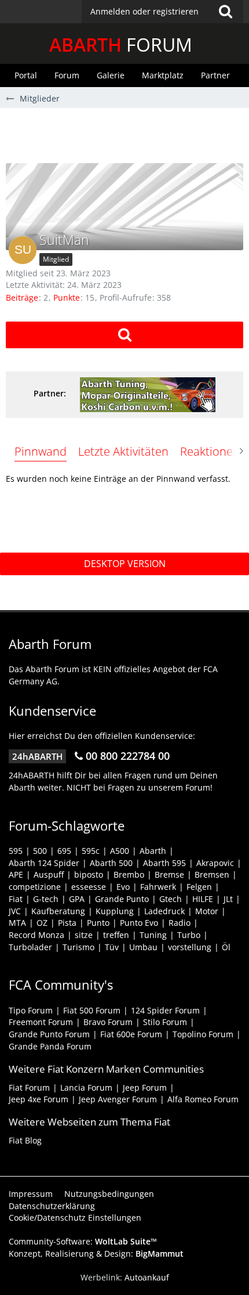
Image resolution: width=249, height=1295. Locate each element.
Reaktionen (210, 451)
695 (64, 850)
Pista (67, 922)
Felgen (199, 886)
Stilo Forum (165, 1021)
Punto (98, 922)
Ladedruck (164, 911)
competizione (35, 886)
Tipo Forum (31, 1010)
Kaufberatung (58, 911)
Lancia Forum (86, 1087)
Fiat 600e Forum (131, 1034)
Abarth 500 (111, 862)
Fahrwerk (158, 886)
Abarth (153, 850)
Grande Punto (122, 898)
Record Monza (36, 934)
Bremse (169, 874)
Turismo (78, 947)
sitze (84, 934)
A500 (119, 850)
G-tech (45, 898)
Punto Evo (139, 922)
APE (16, 874)
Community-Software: (83, 1241)
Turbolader (30, 947)
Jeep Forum (145, 1087)
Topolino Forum (203, 1034)
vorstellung (189, 947)
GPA (77, 898)
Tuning (153, 934)
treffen (116, 934)
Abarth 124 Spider (44, 862)
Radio (180, 922)
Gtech (170, 898)
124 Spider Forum (165, 1010)
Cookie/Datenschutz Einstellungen (75, 1217)
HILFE (202, 898)
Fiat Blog (25, 1140)
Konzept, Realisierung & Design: (96, 1253)
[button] (162, 11)
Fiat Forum (29, 1087)
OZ (41, 922)
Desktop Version (125, 563)
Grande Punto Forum (49, 1034)
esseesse (88, 886)
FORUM (120, 44)
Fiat (16, 898)
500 (40, 850)
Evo (123, 886)
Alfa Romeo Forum (203, 1099)
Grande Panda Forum (50, 1046)
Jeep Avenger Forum (118, 1099)
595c (91, 850)
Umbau (143, 947)
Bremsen (212, 874)
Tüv (112, 947)
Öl (226, 947)
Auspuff (49, 874)
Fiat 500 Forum (91, 1010)
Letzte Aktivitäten (123, 451)
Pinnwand (40, 451)
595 (16, 850)
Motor (206, 911)
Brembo (128, 874)
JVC (15, 911)
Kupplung (115, 911)
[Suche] (225, 11)
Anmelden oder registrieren (144, 11)
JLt (228, 898)
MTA (17, 922)
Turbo (188, 934)
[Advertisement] (127, 134)
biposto (88, 874)
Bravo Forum (108, 1021)
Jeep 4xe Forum (38, 1099)
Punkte (66, 297)
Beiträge (22, 297)
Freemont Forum (41, 1021)
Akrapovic (215, 862)
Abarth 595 (164, 862)
